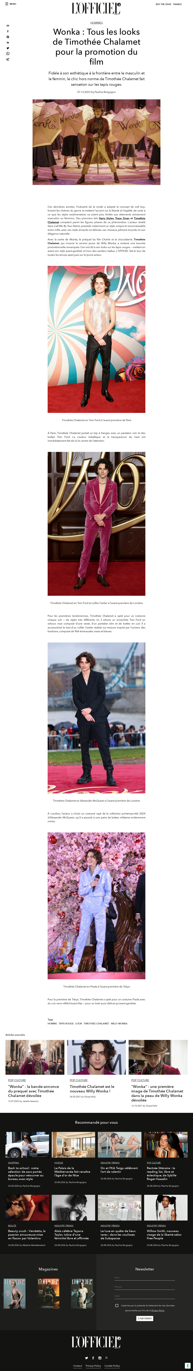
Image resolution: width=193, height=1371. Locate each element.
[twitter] (7, 48)
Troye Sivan (122, 218)
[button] (93, 1294)
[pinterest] (7, 37)
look (78, 1023)
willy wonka (119, 1023)
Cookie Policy (112, 1365)
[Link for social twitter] (86, 1358)
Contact (77, 1365)
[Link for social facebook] (93, 1358)
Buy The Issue (163, 4)
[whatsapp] (7, 54)
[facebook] (7, 31)
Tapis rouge (66, 1023)
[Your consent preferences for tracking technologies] (188, 1366)
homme (52, 1023)
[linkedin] (7, 43)
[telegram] (7, 59)
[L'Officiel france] (96, 8)
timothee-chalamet (96, 1023)
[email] (7, 26)
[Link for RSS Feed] (106, 1358)
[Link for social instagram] (99, 1358)
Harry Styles (106, 218)
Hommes (96, 23)
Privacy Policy (158, 1310)
